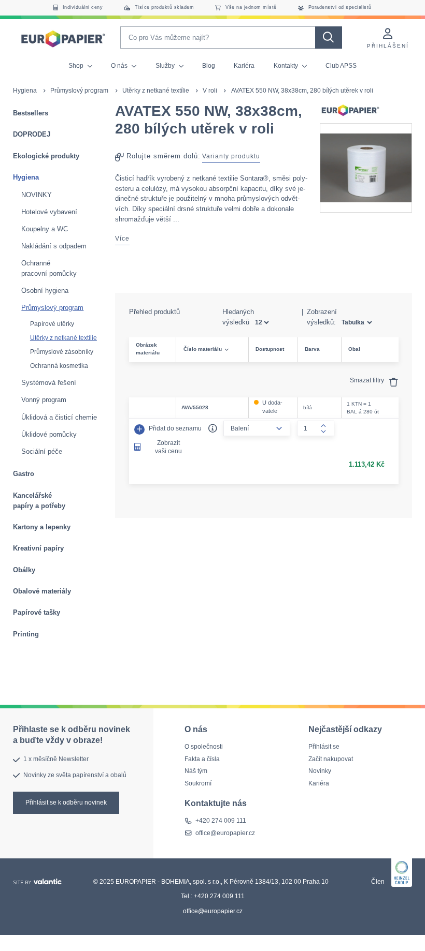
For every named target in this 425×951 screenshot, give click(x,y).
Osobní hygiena (44, 290)
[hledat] (328, 37)
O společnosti (204, 746)
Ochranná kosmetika (59, 365)
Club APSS (341, 66)
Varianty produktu (231, 156)
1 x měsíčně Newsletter (56, 759)
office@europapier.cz (225, 833)
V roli (210, 90)
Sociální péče (41, 451)
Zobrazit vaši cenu (168, 447)
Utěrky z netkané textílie (155, 90)
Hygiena (25, 90)
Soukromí (198, 783)
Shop (76, 66)
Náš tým (196, 771)
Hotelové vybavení (49, 212)
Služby (165, 66)
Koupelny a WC (44, 229)
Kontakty (287, 66)
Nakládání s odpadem (54, 246)
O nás (120, 66)
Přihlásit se (323, 746)
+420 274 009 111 (220, 821)
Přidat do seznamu (174, 428)
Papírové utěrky (52, 324)
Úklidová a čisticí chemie (59, 417)
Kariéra (244, 66)
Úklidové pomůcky (49, 434)
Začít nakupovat (330, 759)
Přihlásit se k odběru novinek (66, 802)
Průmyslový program (79, 90)
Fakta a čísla (202, 759)
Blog (208, 66)
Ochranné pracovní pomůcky (49, 268)
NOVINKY (36, 195)
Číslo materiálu (202, 349)
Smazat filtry (368, 380)
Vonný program (43, 400)
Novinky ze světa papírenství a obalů (74, 775)
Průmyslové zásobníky (61, 351)
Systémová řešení (48, 383)
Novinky (319, 771)
